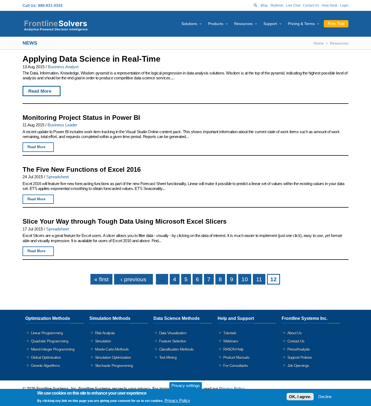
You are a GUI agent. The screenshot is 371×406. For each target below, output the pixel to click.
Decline (325, 396)
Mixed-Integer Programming (53, 349)
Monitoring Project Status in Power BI (81, 117)
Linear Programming (47, 333)
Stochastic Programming (114, 365)
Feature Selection (172, 341)
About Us (294, 333)
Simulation (103, 341)
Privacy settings (185, 385)
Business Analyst (63, 66)
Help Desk (329, 5)
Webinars (230, 341)
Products (215, 23)
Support (270, 23)
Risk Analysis (105, 333)
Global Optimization (46, 357)
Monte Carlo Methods (112, 349)
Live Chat (293, 5)
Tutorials (229, 333)
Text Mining (168, 357)
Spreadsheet (57, 176)
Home (318, 43)
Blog (264, 5)
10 (244, 279)
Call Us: (30, 5)
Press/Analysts (298, 349)
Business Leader (62, 125)
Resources (243, 23)
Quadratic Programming (49, 341)
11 (259, 279)
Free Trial (336, 23)
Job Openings (298, 365)
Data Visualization (172, 333)
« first (101, 279)
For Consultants (235, 365)
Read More (39, 91)
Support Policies (299, 357)
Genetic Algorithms (45, 365)
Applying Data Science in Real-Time (92, 58)
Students (276, 5)
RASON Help (233, 349)
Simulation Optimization (113, 357)
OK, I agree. (300, 396)
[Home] (56, 25)
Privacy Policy (231, 388)
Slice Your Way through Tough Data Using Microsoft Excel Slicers (125, 221)
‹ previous (133, 279)
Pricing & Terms (301, 23)
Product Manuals (236, 357)
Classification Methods (176, 349)
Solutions (189, 23)
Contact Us (311, 5)
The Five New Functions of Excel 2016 (82, 169)
